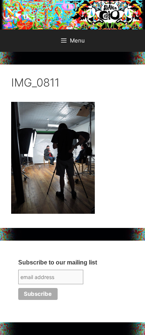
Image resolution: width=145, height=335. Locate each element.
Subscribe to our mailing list (57, 262)
